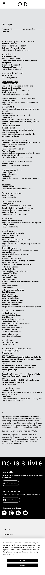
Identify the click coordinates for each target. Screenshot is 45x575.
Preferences (23, 570)
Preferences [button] (12, 554)
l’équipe (5, 31)
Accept (22, 560)
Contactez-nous (12, 500)
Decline (22, 565)
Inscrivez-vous (12, 483)
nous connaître (29, 29)
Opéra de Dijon (8, 29)
